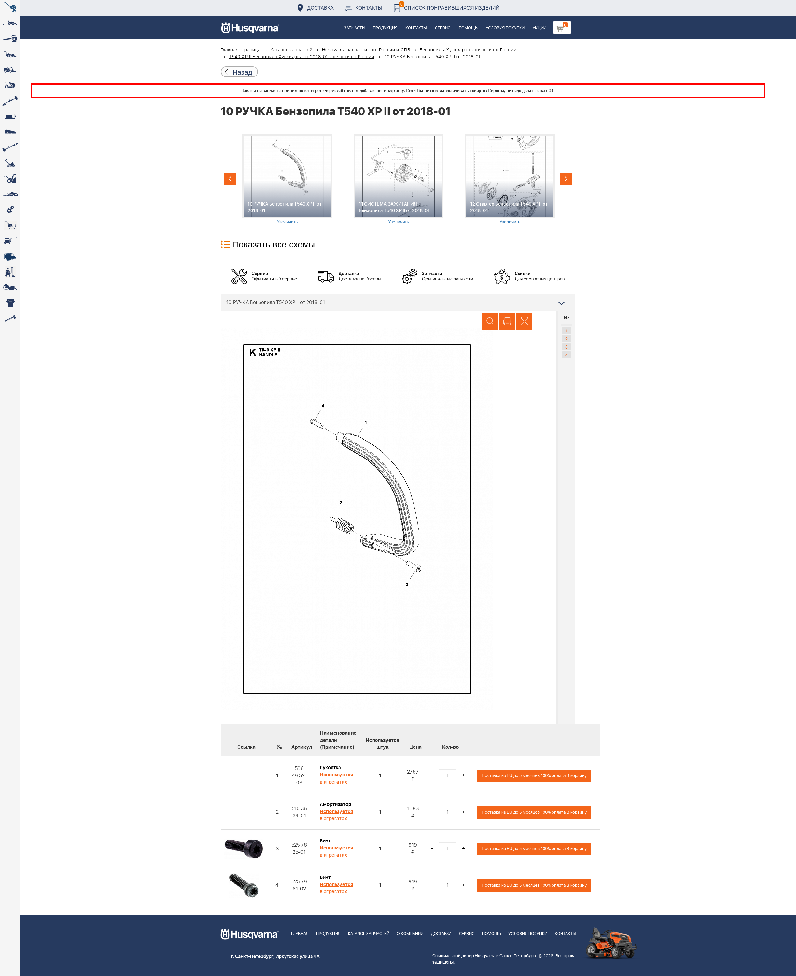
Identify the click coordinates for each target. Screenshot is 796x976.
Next (566, 179)
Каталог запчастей (292, 50)
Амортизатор (335, 804)
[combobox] (398, 302)
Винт (325, 840)
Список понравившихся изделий (450, 6)
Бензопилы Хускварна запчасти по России (468, 50)
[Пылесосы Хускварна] (10, 272)
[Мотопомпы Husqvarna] (10, 256)
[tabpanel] (287, 179)
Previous (230, 179)
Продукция (385, 28)
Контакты (368, 7)
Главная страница (241, 50)
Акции (539, 28)
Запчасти (354, 28)
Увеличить (287, 221)
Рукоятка (330, 767)
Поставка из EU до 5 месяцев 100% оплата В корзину (534, 775)
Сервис (443, 28)
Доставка (320, 7)
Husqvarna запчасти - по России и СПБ (366, 50)
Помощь (468, 28)
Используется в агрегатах (336, 778)
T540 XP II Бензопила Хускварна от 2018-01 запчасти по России (301, 57)
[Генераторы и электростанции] (10, 225)
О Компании (410, 934)
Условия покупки (505, 28)
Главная (299, 934)
